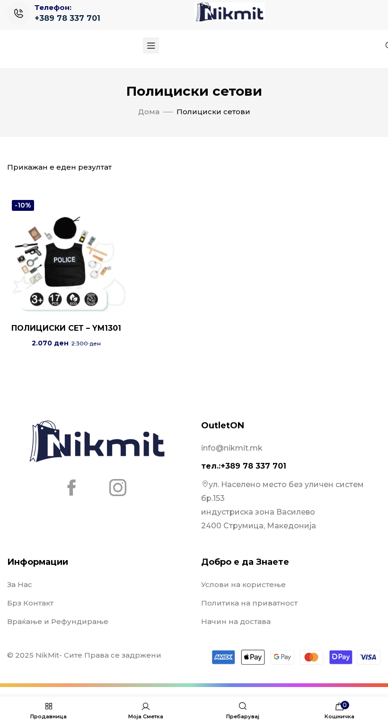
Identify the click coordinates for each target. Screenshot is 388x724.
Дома (148, 111)
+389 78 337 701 (67, 18)
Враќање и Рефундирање (57, 621)
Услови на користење (243, 584)
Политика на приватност (249, 602)
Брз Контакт (30, 602)
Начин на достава (236, 621)
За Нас (19, 584)
